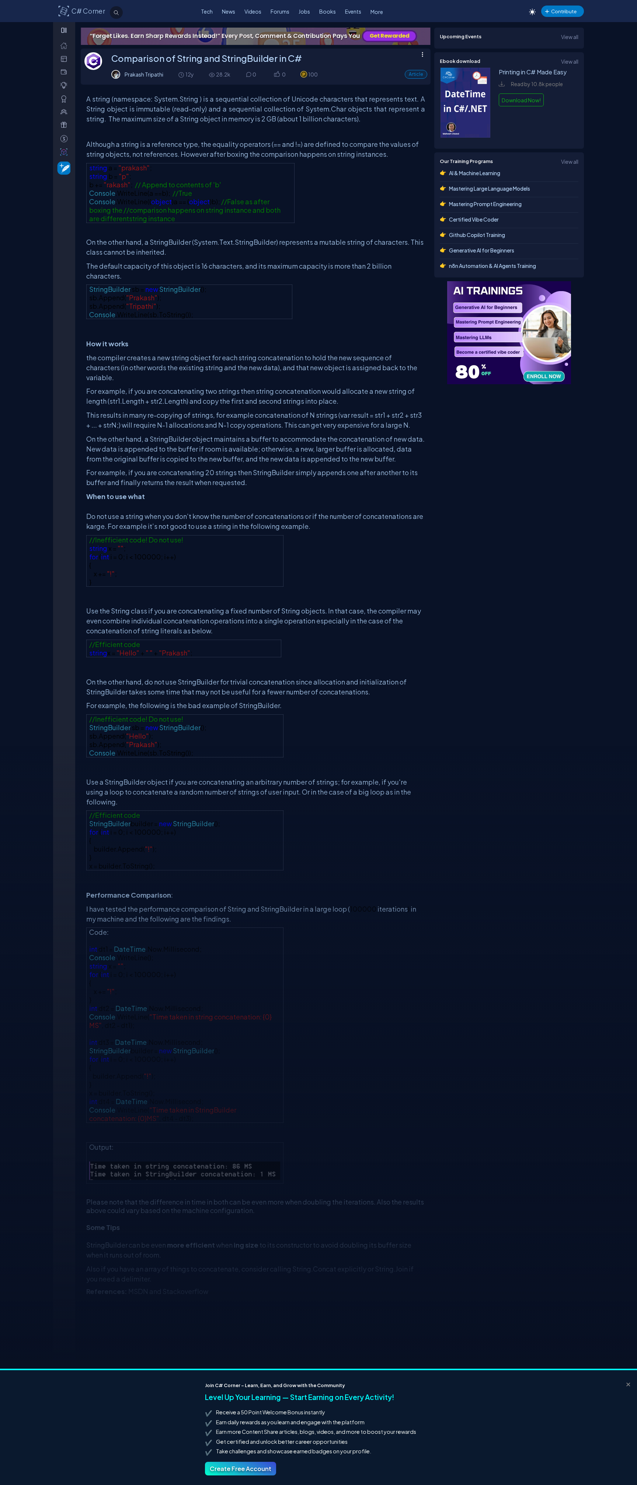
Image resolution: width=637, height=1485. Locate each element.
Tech (207, 11)
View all (569, 36)
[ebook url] (465, 135)
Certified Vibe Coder (474, 219)
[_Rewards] (65, 138)
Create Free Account (240, 1468)
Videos (252, 11)
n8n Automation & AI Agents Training (492, 265)
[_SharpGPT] (65, 152)
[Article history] (181, 74)
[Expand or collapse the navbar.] (64, 30)
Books (327, 11)
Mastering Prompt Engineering (485, 204)
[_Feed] (65, 45)
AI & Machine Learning (474, 173)
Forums (280, 11)
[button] (277, 74)
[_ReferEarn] (65, 125)
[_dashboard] (65, 58)
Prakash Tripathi (144, 74)
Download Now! (521, 100)
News (228, 11)
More (376, 11)
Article (416, 74)
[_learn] (65, 85)
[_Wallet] (65, 72)
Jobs (304, 11)
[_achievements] (65, 99)
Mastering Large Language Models (489, 188)
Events (353, 11)
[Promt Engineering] (509, 332)
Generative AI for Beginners (481, 250)
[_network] (65, 111)
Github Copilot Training (477, 234)
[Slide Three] (256, 36)
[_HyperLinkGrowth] (62, 167)
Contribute (564, 11)
